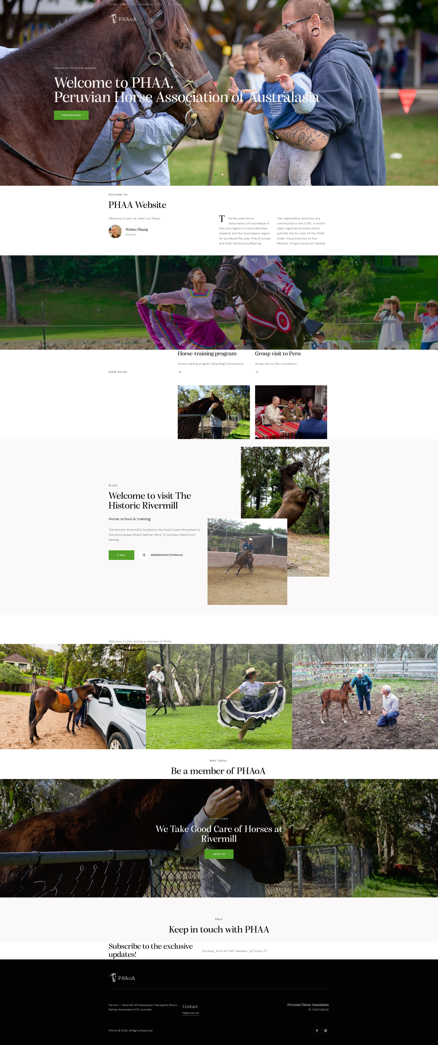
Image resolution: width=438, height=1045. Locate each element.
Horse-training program (207, 354)
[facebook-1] (320, 4)
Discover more (71, 115)
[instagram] (328, 4)
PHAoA (113, 1030)
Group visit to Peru (278, 354)
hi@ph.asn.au (191, 1013)
